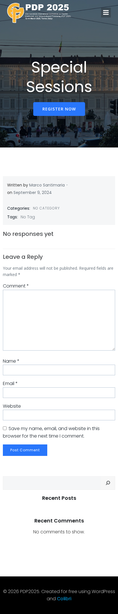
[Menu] (106, 13)
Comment (16, 286)
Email (10, 383)
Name (11, 361)
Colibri (64, 598)
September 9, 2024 (32, 192)
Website (12, 406)
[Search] (108, 483)
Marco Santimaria (47, 185)
